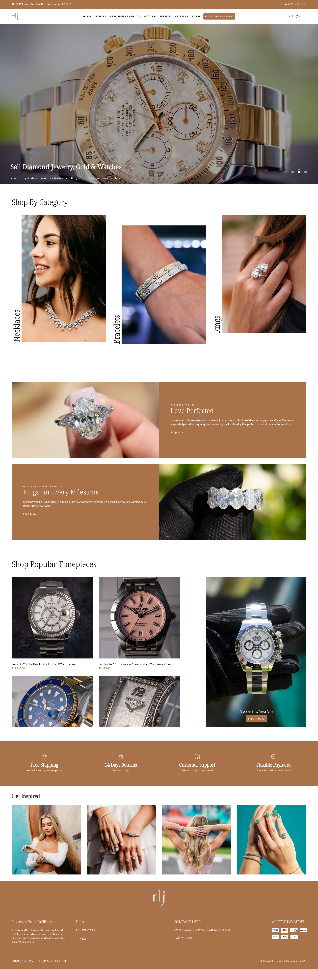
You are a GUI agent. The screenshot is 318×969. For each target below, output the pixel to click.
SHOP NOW (256, 737)
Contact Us (45, 188)
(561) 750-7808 (297, 3)
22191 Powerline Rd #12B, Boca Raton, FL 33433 (43, 3)
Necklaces (16, 345)
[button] (291, 16)
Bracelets (116, 348)
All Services (85, 949)
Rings (216, 344)
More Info (19, 188)
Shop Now (177, 451)
